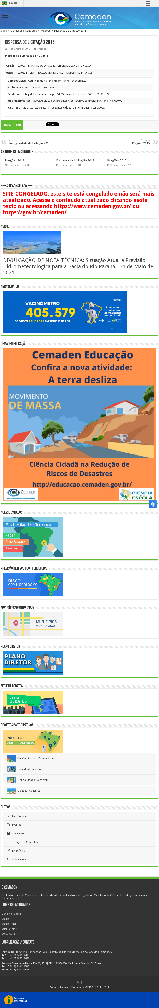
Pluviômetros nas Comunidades (35, 758)
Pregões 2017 (116, 160)
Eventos (15, 824)
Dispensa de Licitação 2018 (75, 160)
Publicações (18, 859)
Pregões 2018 (14, 160)
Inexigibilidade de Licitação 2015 (29, 142)
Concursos (17, 833)
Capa (4, 30)
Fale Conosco (19, 816)
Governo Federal (12, 913)
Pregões (46, 30)
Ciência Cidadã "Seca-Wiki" (32, 779)
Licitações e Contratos (24, 30)
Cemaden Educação (28, 769)
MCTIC (6, 918)
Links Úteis (17, 850)
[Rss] (78, 982)
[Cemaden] (79, 19)
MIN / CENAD (9, 929)
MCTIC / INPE (10, 924)
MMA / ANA (8, 934)
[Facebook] (81, 982)
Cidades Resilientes (28, 790)
